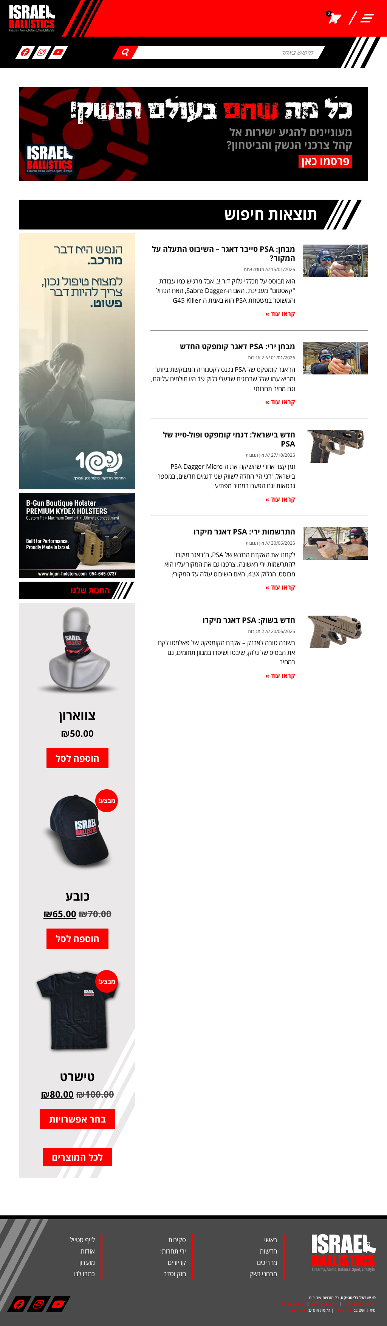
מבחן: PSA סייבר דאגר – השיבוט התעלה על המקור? (223, 253)
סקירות (177, 1239)
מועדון (87, 1262)
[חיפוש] (126, 52)
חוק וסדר (175, 1273)
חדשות (268, 1251)
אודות (87, 1251)
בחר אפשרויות (77, 1119)
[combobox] (228, 52)
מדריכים (267, 1262)
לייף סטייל (82, 1239)
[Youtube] (58, 52)
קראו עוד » (280, 313)
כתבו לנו (84, 1273)
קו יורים (177, 1262)
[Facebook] (25, 52)
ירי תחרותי (173, 1251)
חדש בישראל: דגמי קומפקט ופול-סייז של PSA (229, 439)
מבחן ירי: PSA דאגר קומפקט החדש (237, 346)
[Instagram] (41, 52)
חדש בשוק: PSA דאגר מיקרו (249, 620)
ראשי (270, 1239)
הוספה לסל (77, 758)
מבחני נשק (263, 1273)
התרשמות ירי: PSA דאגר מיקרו (244, 532)
